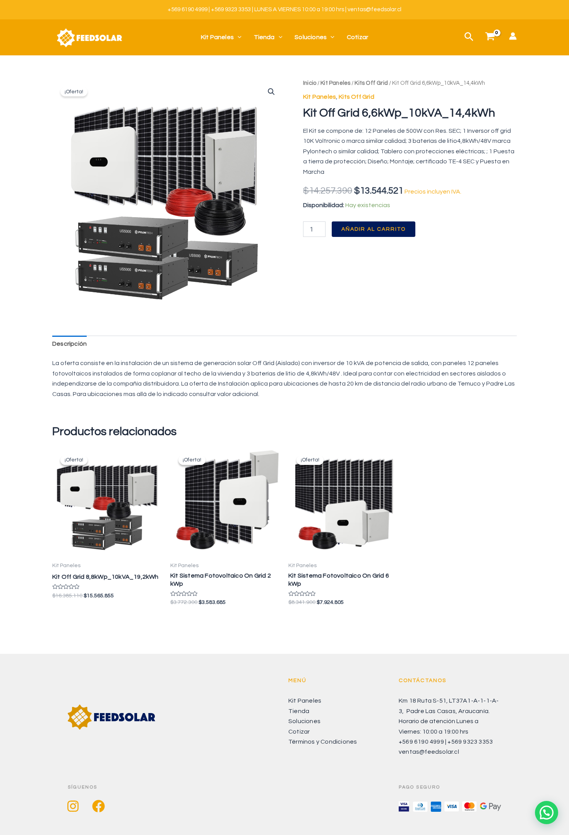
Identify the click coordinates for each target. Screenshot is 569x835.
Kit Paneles (217, 37)
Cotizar (357, 37)
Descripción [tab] (69, 344)
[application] (238, 37)
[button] (271, 92)
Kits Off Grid (371, 83)
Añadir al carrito (373, 229)
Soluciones (311, 37)
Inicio (309, 83)
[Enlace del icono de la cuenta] (513, 36)
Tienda (264, 37)
